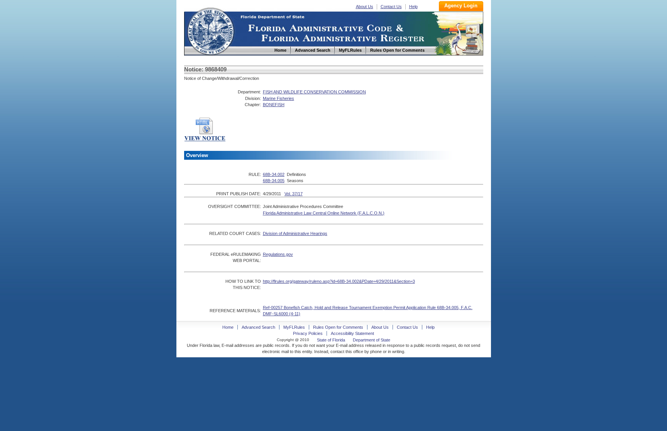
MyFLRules (294, 327)
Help (413, 6)
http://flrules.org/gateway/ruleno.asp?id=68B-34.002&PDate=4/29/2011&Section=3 (339, 281)
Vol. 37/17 (293, 193)
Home (210, 30)
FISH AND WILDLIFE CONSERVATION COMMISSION (314, 92)
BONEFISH (273, 104)
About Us (364, 6)
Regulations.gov (278, 254)
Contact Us (391, 6)
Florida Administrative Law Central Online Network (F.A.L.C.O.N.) (323, 213)
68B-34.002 (273, 174)
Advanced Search (258, 327)
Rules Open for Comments (338, 327)
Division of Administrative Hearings (295, 233)
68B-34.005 (273, 180)
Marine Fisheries (278, 98)
